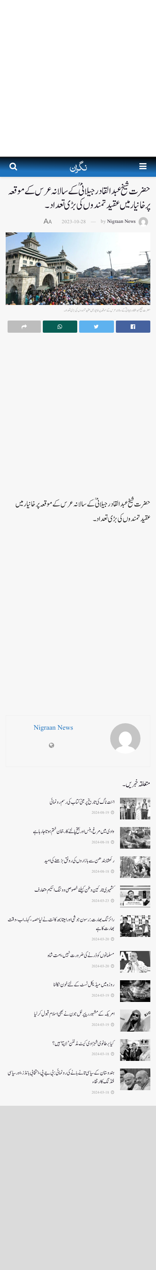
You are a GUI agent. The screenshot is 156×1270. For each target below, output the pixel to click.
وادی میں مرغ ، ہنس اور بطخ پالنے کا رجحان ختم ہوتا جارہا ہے (73, 831)
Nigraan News (121, 221)
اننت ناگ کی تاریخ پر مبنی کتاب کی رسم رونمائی (82, 802)
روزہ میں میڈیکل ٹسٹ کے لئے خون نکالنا (83, 984)
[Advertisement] (78, 78)
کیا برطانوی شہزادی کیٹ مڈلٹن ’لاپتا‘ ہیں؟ (83, 1043)
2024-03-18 (101, 1054)
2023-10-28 (74, 221)
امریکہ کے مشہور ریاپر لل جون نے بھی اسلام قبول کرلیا (74, 1014)
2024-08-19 (101, 812)
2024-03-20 (101, 939)
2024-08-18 (101, 842)
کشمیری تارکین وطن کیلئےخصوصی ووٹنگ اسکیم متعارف (74, 890)
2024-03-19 (101, 995)
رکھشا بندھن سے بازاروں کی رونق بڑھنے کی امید (79, 860)
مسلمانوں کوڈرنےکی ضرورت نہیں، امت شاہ (81, 955)
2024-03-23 (101, 900)
